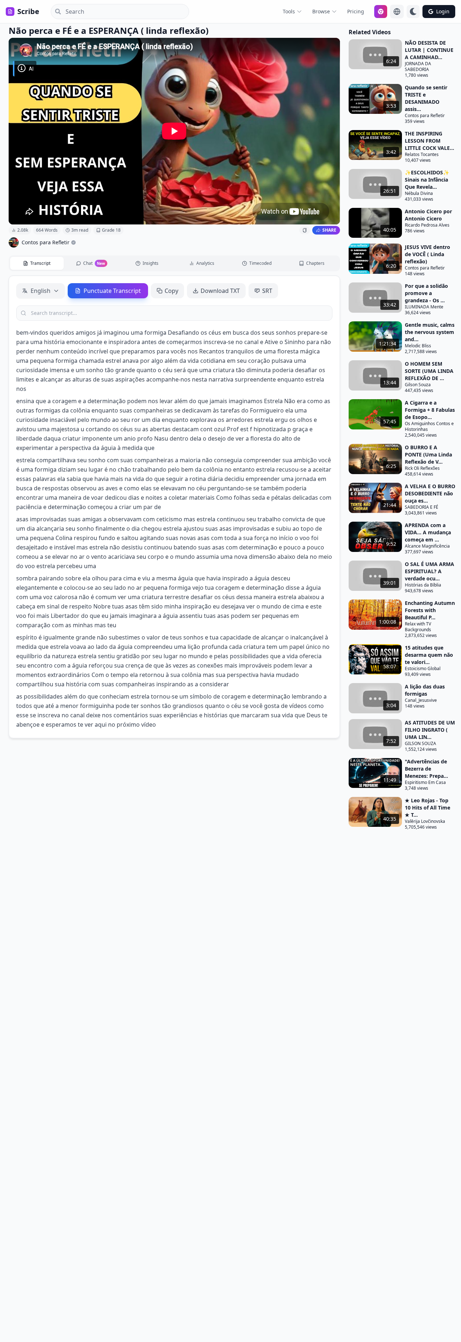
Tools (289, 11)
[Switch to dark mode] (413, 11)
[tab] (37, 263)
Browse (321, 11)
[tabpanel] (174, 507)
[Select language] (397, 11)
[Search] (56, 11)
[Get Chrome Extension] (380, 11)
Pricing (355, 11)
